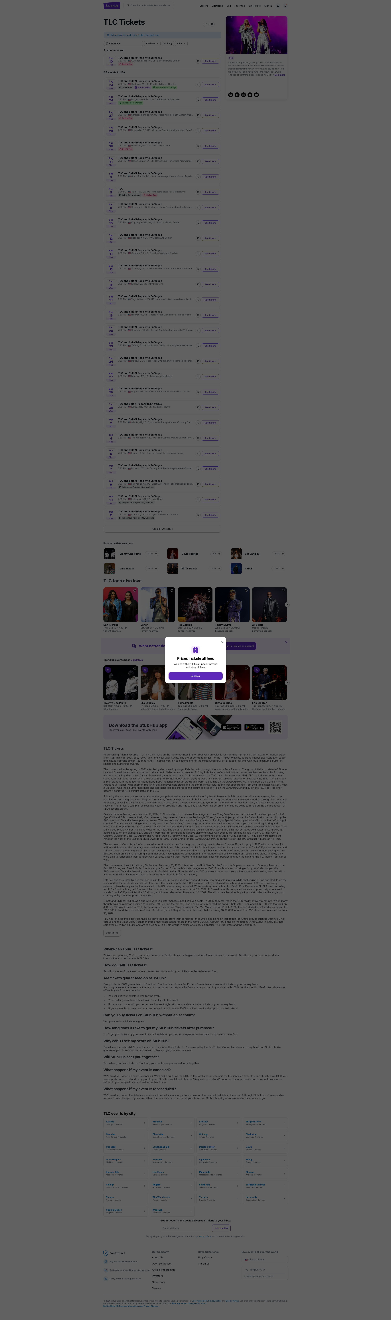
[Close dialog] (222, 642)
